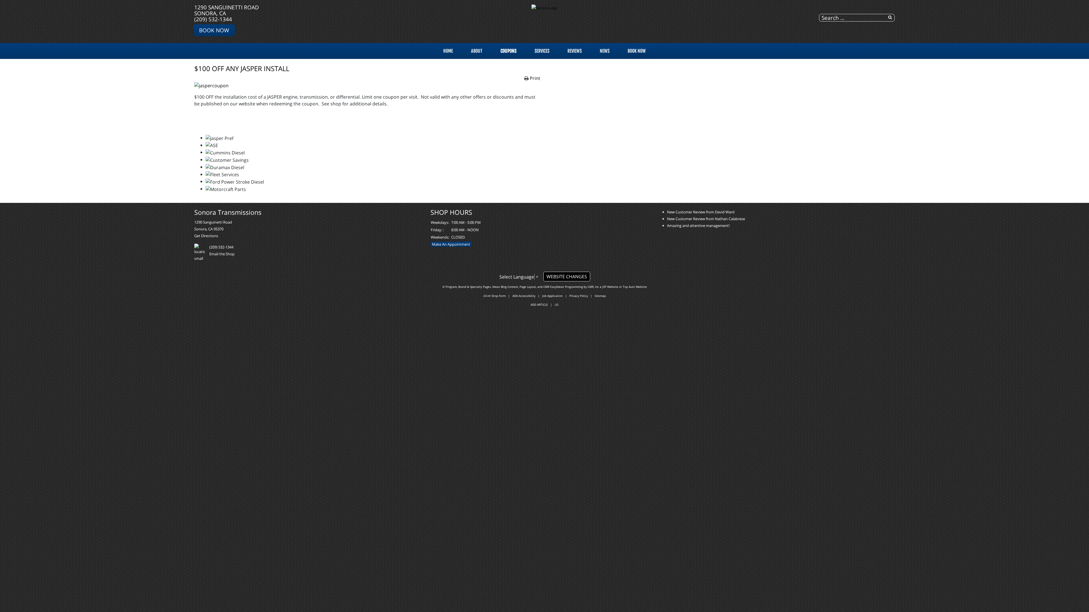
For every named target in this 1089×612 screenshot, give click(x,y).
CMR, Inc (593, 287)
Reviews (574, 51)
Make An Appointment (451, 244)
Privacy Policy (578, 296)
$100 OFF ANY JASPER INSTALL (241, 68)
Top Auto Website (635, 287)
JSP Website (610, 287)
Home (448, 51)
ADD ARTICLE (539, 305)
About (476, 51)
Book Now (214, 30)
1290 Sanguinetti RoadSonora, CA (226, 10)
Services (542, 51)
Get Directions (206, 235)
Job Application (552, 296)
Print (535, 78)
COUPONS (508, 51)
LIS (556, 305)
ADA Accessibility (523, 296)
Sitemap (600, 296)
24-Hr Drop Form (494, 296)
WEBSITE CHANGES (566, 276)
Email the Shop (222, 253)
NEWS (604, 51)
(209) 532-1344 (213, 19)
